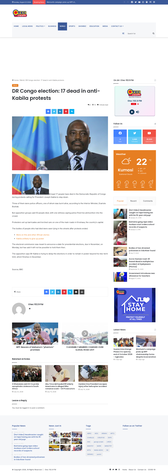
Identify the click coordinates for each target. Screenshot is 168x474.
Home (16, 26)
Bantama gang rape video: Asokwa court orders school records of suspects (141, 224)
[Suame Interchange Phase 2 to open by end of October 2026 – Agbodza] (123, 341)
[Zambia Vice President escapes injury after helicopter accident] (93, 373)
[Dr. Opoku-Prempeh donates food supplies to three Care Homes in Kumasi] (65, 448)
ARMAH (104, 433)
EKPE (110, 438)
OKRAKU (90, 454)
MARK (99, 446)
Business (52, 26)
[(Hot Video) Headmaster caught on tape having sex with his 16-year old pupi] (120, 214)
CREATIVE (101, 438)
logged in (25, 408)
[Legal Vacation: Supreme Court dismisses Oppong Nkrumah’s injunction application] (77, 448)
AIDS (96, 433)
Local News (27, 26)
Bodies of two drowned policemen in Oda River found (142, 249)
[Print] (81, 291)
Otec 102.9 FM (35, 304)
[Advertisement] (84, 58)
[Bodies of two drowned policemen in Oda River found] (120, 251)
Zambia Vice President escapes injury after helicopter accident (92, 385)
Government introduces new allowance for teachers (142, 274)
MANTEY (90, 446)
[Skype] (71, 111)
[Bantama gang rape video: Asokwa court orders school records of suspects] (120, 233)
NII (107, 450)
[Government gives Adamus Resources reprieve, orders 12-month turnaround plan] (54, 434)
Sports (72, 26)
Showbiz (82, 26)
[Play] (132, 112)
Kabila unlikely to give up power (30, 238)
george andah (98, 442)
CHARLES (90, 438)
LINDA (109, 442)
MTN (89, 450)
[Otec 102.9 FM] (35, 13)
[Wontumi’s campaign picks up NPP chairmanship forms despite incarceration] (146, 341)
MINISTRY (108, 446)
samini (99, 454)
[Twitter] (54, 111)
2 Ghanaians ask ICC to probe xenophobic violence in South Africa (25, 386)
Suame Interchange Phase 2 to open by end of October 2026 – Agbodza (123, 353)
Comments (148, 201)
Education (94, 26)
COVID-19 (151, 470)
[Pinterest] (65, 111)
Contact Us (116, 26)
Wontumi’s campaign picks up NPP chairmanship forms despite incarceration (76, 2)
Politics (39, 26)
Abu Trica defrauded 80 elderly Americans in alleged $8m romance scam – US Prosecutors (60, 386)
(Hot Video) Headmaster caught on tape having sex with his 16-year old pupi (141, 212)
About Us (132, 470)
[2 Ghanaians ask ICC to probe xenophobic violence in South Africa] (27, 373)
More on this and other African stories (32, 235)
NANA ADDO (98, 450)
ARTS (112, 433)
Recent (133, 201)
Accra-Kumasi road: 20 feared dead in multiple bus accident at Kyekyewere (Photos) (141, 263)
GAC (88, 442)
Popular (120, 201)
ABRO (89, 433)
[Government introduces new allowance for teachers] (120, 277)
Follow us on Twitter (132, 426)
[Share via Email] (76, 291)
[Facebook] (48, 111)
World (62, 26)
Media (105, 26)
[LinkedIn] (60, 111)
